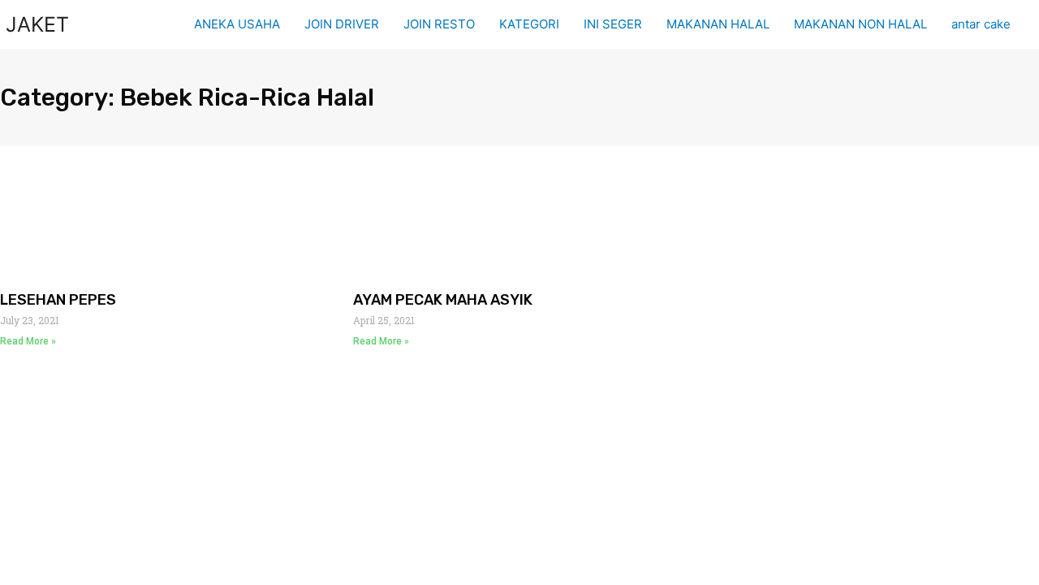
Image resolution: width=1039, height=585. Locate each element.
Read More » (28, 341)
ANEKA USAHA (237, 24)
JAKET (37, 24)
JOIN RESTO (439, 24)
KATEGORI (529, 24)
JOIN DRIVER (341, 24)
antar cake (981, 24)
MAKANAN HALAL (718, 24)
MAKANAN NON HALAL (860, 24)
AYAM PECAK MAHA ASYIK (442, 300)
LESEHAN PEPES (58, 300)
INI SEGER (613, 24)
